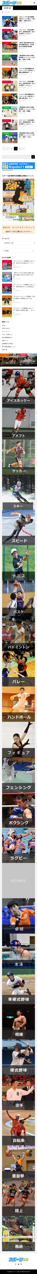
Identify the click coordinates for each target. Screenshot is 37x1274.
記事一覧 (4, 349)
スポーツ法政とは (7, 334)
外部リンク (5, 340)
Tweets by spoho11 (7, 170)
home (3, 325)
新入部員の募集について (9, 346)
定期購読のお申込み (7, 343)
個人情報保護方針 (7, 337)
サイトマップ (6, 331)
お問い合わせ (6, 328)
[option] (9, 360)
